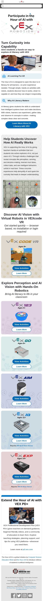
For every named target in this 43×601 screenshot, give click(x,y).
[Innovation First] (21, 571)
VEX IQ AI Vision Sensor (25, 445)
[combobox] (21, 6)
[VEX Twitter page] (19, 595)
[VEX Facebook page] (13, 595)
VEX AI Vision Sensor (25, 486)
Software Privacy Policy (30, 587)
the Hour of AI (22, 560)
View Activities (21, 268)
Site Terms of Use (20, 587)
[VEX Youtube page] (30, 595)
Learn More (21, 273)
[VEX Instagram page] (24, 595)
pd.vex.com (28, 549)
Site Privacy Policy (11, 587)
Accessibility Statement (21, 589)
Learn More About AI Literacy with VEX (21, 124)
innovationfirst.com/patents (30, 586)
